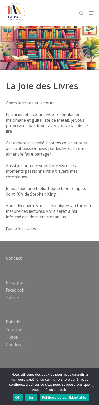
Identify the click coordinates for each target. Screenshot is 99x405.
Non (31, 397)
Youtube (14, 329)
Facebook (15, 290)
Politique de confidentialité (64, 397)
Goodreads (16, 345)
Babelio (13, 322)
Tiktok (12, 337)
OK (17, 397)
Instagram (16, 282)
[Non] (92, 386)
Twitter (13, 297)
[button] (91, 13)
